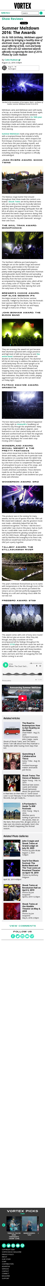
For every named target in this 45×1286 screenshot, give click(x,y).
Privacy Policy (8, 1254)
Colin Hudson (11, 59)
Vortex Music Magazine (11, 1252)
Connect (5, 1273)
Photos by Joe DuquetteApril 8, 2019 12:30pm (31, 891)
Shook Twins (14, 201)
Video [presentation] (22, 1213)
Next (41, 1225)
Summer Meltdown (10, 134)
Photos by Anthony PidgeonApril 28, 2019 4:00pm (22, 870)
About (4, 1257)
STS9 (12, 644)
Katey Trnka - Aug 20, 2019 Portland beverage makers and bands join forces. (31, 762)
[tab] (22, 1213)
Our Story (6, 1259)
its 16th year (36, 117)
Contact (5, 1271)
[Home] (22, 8)
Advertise (6, 1266)
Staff (4, 1261)
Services (5, 1269)
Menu (5, 12)
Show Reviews (12, 19)
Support (5, 1278)
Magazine (6, 1276)
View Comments (22, 926)
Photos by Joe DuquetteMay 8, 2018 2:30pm (31, 911)
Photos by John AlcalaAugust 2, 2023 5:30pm (31, 848)
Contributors (8, 1264)
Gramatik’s (22, 424)
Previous (3, 1225)
